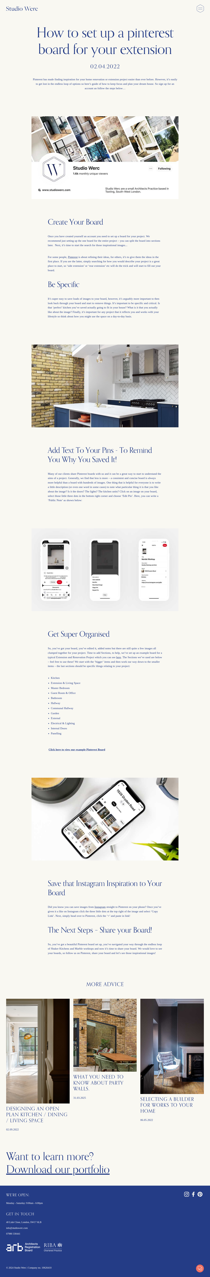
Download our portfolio (58, 1169)
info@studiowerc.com (17, 1228)
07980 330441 (13, 1233)
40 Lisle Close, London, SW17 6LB (24, 1222)
